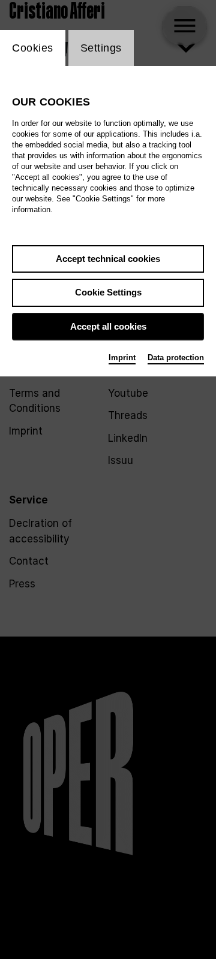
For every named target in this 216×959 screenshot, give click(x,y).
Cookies (32, 48)
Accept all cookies (108, 326)
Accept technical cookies (108, 259)
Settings (101, 48)
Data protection (176, 357)
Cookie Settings (108, 292)
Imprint (122, 357)
